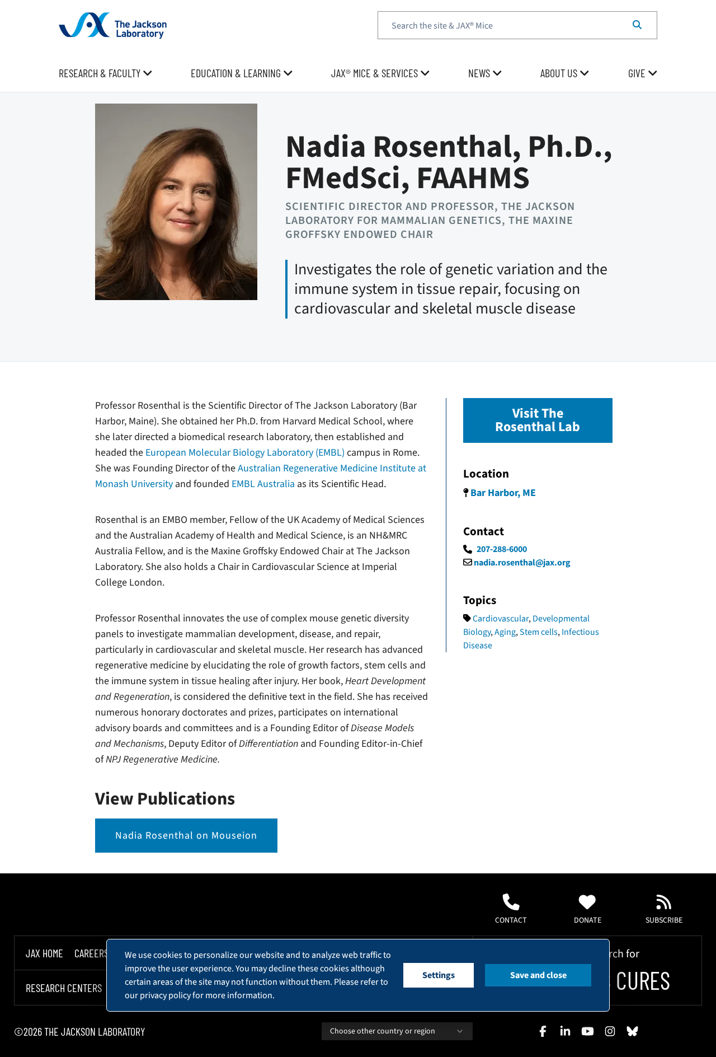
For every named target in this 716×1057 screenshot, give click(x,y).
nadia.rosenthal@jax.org (522, 562)
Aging (505, 632)
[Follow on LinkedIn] (565, 1031)
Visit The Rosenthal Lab (537, 420)
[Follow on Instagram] (610, 1031)
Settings (438, 975)
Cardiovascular (501, 618)
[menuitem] (106, 73)
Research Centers (64, 987)
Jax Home (44, 953)
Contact (511, 920)
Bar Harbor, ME (503, 493)
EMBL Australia (263, 484)
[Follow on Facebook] (543, 1031)
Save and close (538, 975)
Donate (587, 920)
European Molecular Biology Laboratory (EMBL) (245, 453)
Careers (91, 953)
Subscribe (664, 920)
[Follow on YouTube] (587, 1031)
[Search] (637, 25)
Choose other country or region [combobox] (382, 1031)
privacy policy (165, 995)
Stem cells (539, 632)
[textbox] (517, 25)
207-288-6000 (502, 549)
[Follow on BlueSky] (632, 1031)
